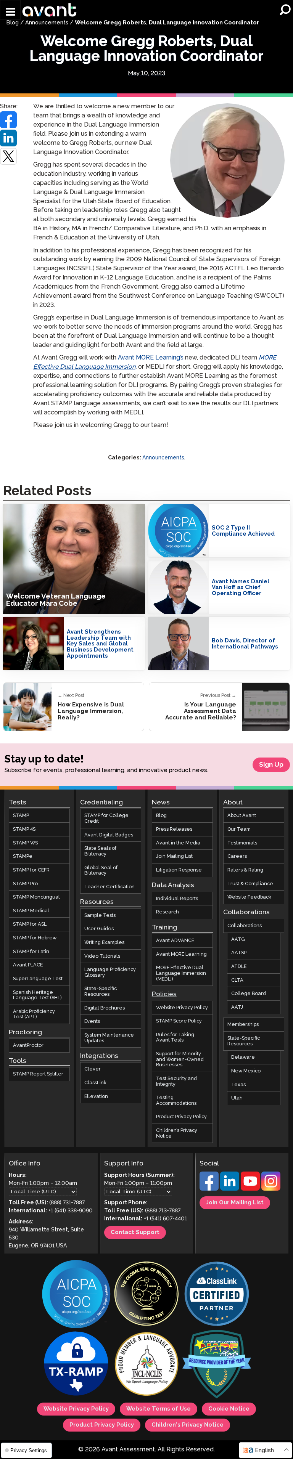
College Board (248, 993)
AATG (238, 939)
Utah (237, 1098)
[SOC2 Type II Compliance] (76, 1295)
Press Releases (174, 829)
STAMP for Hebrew (34, 938)
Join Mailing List (174, 856)
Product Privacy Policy (181, 1117)
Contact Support (135, 1233)
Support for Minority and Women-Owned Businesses (180, 1059)
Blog (12, 23)
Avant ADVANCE (175, 940)
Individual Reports (177, 898)
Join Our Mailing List (235, 1203)
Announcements (46, 23)
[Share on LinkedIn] (9, 138)
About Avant (241, 816)
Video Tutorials (102, 956)
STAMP (21, 816)
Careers (237, 856)
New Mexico (246, 1071)
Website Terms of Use (158, 1409)
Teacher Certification (109, 886)
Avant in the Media (178, 843)
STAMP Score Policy (179, 1021)
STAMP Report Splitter (38, 1074)
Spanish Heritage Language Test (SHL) (37, 995)
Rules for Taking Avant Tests (175, 1037)
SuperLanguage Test (38, 978)
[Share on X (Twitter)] (9, 156)
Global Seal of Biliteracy (101, 870)
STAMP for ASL (30, 924)
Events (92, 1021)
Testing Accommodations (176, 1100)
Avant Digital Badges (108, 835)
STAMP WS (25, 843)
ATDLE (238, 966)
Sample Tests (100, 915)
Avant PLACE (28, 965)
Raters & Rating (245, 870)
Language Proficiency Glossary (110, 972)
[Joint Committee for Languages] (146, 1365)
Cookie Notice (229, 1409)
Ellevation (96, 1096)
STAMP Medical (31, 910)
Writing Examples (104, 942)
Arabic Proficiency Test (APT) (34, 1014)
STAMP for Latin (31, 951)
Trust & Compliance (250, 883)
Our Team (239, 829)
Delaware (243, 1057)
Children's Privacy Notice (187, 1425)
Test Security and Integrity (176, 1081)
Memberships (243, 1024)
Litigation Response (179, 870)
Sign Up (271, 765)
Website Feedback (249, 897)
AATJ (237, 1007)
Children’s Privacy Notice (176, 1133)
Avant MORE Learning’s (151, 358)
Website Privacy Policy (182, 1007)
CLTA (237, 980)
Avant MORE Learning (181, 954)
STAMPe (22, 856)
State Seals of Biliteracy (100, 851)
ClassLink (95, 1082)
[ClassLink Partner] (216, 1295)
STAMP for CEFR (31, 870)
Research (167, 912)
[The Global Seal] (146, 1295)
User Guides (99, 928)
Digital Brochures (104, 1008)
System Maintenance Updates (109, 1037)
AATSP (238, 952)
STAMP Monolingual (36, 897)
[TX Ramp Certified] (76, 1365)
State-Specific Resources (100, 991)
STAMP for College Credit (106, 818)
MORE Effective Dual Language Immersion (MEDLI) (181, 973)
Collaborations (244, 925)
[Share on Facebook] (9, 119)
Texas (238, 1084)
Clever (92, 1069)
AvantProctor (28, 1045)
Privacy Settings (28, 1450)
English (264, 1450)
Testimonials (242, 843)
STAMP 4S (24, 829)
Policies (164, 994)
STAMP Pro (25, 883)
